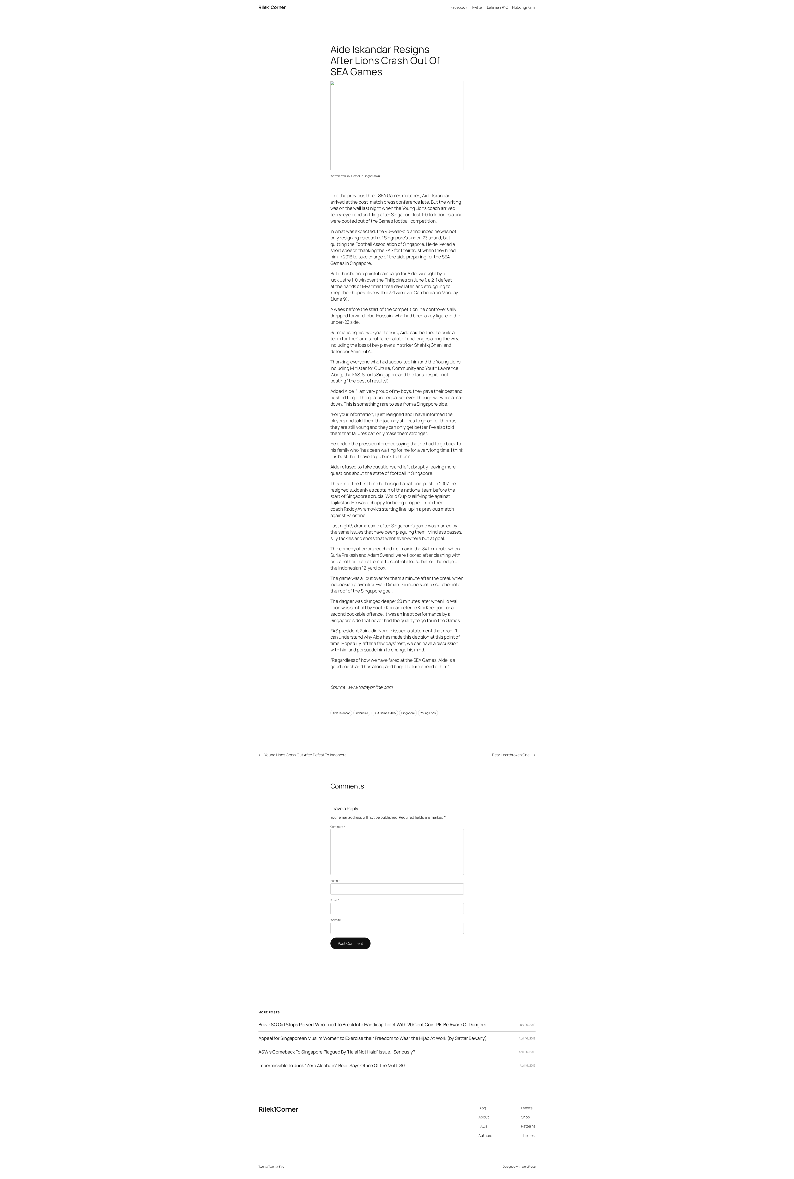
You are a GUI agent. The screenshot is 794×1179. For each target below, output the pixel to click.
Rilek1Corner (272, 7)
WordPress (529, 1166)
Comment (337, 827)
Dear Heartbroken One (511, 754)
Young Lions (428, 713)
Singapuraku (372, 176)
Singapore (408, 713)
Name (335, 881)
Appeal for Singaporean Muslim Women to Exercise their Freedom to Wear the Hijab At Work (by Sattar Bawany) (372, 1038)
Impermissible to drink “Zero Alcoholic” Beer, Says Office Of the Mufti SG (331, 1065)
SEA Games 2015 (385, 713)
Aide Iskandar (341, 713)
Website (335, 920)
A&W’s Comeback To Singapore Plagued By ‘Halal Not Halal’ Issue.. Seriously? (336, 1052)
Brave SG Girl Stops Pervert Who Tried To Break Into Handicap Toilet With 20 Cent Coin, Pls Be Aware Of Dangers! (373, 1024)
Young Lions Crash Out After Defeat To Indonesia (305, 754)
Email (334, 900)
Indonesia (362, 713)
